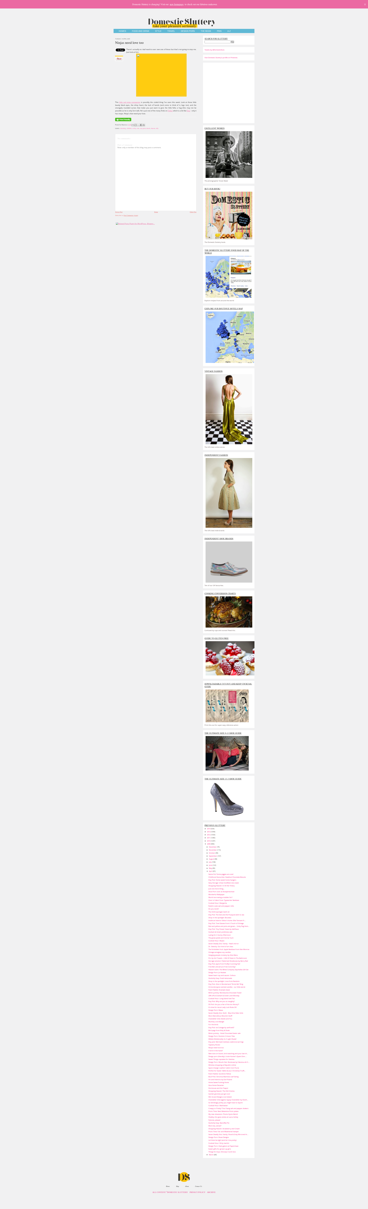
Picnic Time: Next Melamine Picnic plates (223, 1111)
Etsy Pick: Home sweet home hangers (222, 880)
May (210, 868)
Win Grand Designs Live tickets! (220, 1097)
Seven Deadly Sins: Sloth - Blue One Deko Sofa (225, 1013)
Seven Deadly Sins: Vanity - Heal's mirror (223, 943)
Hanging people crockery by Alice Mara (223, 955)
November (213, 850)
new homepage (177, 4)
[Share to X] (138, 125)
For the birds (213, 1024)
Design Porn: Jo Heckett (217, 972)
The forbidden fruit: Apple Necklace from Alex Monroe (228, 949)
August (211, 859)
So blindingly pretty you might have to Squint (225, 1103)
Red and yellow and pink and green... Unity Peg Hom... (228, 926)
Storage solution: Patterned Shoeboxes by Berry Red (228, 961)
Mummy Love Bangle (216, 1022)
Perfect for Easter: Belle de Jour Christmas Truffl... (227, 1071)
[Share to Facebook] (141, 125)
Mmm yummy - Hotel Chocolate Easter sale (224, 1033)
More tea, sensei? (214, 1126)
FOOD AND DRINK (140, 31)
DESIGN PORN (188, 31)
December (213, 847)
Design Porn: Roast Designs (218, 1137)
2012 (209, 835)
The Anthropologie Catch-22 (218, 912)
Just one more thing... (216, 889)
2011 (209, 838)
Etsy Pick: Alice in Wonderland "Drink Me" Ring (225, 984)
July (210, 862)
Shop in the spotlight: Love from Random (223, 981)
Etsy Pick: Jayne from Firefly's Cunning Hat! (224, 964)
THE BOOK (206, 31)
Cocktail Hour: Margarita (217, 903)
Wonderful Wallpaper (216, 894)
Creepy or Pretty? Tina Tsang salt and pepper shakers (228, 1108)
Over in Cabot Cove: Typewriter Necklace (223, 900)
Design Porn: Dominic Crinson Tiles (221, 1036)
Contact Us (198, 1186)
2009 (209, 844)
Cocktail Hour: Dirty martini (218, 1143)
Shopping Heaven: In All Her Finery (221, 886)
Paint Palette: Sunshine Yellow (219, 1074)
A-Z (229, 31)
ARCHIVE (211, 1192)
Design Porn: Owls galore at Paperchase (223, 1146)
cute (138, 128)
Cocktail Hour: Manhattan (218, 1105)
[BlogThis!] (135, 125)
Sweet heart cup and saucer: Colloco (222, 975)
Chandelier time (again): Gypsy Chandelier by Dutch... (228, 1100)
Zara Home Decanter (216, 1085)
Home (156, 212)
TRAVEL (171, 31)
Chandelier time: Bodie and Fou (220, 1019)
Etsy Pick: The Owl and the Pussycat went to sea (226, 915)
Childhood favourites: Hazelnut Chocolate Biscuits (227, 877)
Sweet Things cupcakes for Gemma (221, 1059)
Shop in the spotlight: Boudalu (219, 917)
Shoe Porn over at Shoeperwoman (221, 891)
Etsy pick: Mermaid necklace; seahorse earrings (226, 1042)
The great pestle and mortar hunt (220, 938)
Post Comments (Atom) (131, 215)
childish (129, 128)
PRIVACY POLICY (197, 1192)
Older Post (193, 212)
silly (157, 128)
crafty (134, 128)
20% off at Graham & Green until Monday (223, 995)
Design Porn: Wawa (215, 1010)
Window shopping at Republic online (222, 1065)
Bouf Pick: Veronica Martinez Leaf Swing (223, 1077)
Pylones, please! (214, 1120)
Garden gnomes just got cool (219, 1094)
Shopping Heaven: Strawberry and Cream (224, 1129)
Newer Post (118, 212)
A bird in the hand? (215, 1051)
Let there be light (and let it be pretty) (222, 1140)
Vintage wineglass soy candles (219, 952)
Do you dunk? (213, 909)
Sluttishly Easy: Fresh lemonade (220, 978)
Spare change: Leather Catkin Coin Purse (223, 1068)
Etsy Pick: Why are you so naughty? (221, 1001)
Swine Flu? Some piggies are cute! (220, 874)
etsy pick (143, 128)
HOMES (122, 31)
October (212, 853)
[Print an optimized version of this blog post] (123, 121)
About (187, 1186)
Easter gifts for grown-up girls (219, 1149)
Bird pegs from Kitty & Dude (219, 1030)
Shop (177, 1186)
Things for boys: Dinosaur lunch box (222, 1152)
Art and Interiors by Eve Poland (220, 1079)
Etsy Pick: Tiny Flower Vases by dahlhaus (223, 929)
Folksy (170, 110)
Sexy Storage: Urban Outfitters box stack (223, 883)
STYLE (158, 31)
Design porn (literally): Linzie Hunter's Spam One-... (227, 1056)
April (211, 871)
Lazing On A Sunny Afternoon (219, 935)
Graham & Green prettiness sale (220, 932)
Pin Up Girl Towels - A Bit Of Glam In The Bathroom (227, 958)
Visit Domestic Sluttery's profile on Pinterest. (221, 57)
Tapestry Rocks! (214, 1045)
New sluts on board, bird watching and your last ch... (228, 1053)
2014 (209, 829)
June (211, 865)
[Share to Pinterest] (143, 125)
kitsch (148, 128)
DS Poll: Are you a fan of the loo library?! (223, 1004)
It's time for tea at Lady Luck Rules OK (222, 1007)
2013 (209, 832)
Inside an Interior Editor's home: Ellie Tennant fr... (227, 920)
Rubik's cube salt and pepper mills (221, 906)
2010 (209, 841)
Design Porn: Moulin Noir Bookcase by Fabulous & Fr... (229, 1062)
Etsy (188, 110)
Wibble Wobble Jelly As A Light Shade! (222, 1039)
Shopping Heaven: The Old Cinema (221, 1091)
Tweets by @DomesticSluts (214, 50)
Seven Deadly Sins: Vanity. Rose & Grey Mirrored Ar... (228, 1134)
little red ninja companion (129, 102)
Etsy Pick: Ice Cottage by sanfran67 (221, 1027)
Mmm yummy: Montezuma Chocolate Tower (225, 993)
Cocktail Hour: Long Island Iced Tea (221, 998)
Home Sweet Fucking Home (218, 1082)
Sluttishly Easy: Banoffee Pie (218, 1123)
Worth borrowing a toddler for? (220, 897)
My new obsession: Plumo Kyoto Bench (223, 1114)
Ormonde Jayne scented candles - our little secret (226, 987)
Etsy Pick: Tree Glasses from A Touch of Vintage (226, 923)
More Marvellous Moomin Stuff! (220, 1016)
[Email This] (132, 125)
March (211, 1155)
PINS (219, 31)
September (213, 856)
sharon (153, 128)
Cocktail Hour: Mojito (216, 941)
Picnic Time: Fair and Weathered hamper (223, 1131)
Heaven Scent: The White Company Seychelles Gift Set (228, 969)
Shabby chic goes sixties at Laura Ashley (223, 1117)
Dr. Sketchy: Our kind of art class (220, 946)
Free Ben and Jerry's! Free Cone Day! (222, 967)
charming (123, 128)
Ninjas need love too (129, 42)
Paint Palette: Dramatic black (219, 990)
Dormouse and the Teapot (218, 1088)
